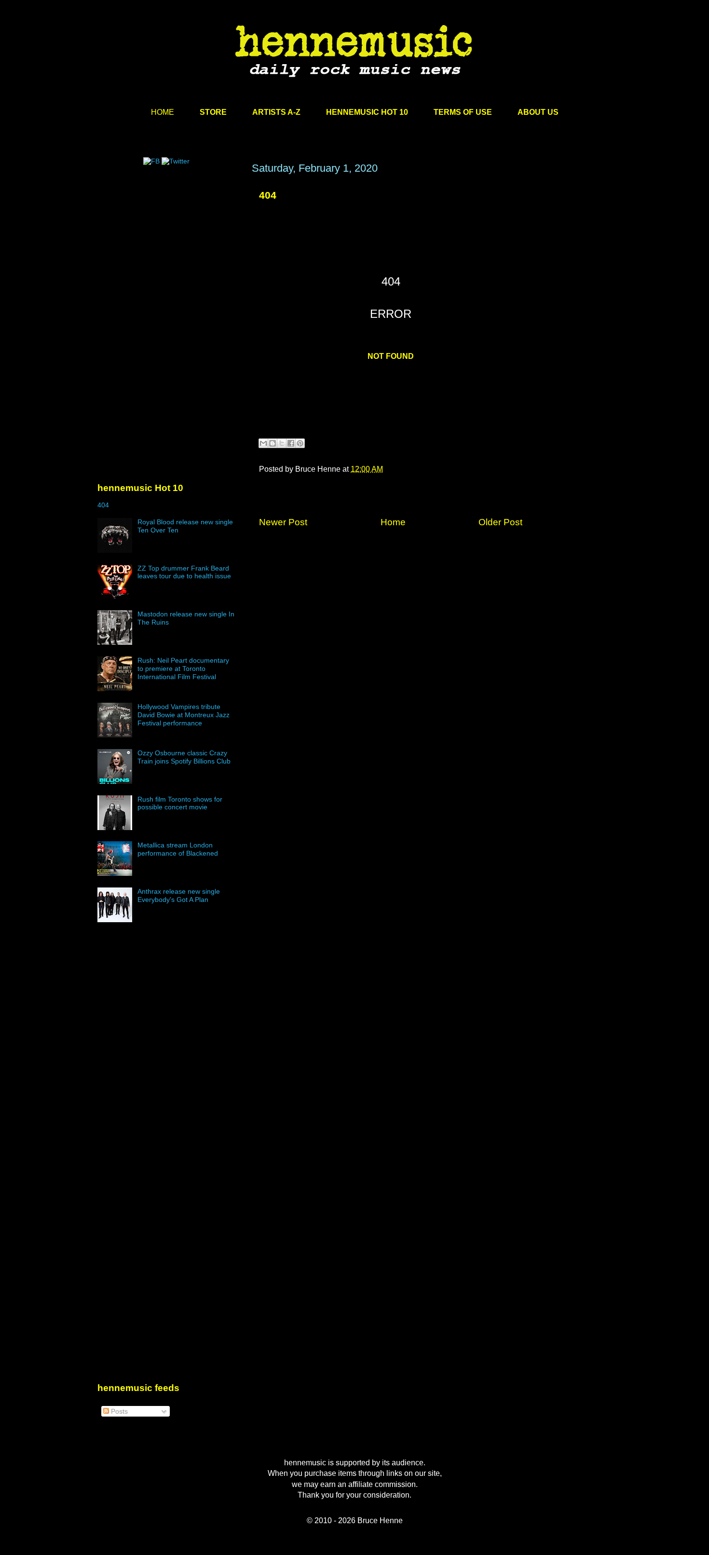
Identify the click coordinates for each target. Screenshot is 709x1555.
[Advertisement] (169, 254)
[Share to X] (281, 443)
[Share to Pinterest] (300, 443)
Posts (118, 1411)
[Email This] (263, 443)
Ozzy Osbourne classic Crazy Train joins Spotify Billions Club (184, 757)
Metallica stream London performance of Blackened (177, 849)
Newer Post (283, 522)
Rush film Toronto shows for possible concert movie (179, 803)
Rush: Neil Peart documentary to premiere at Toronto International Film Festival (183, 668)
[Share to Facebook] (291, 443)
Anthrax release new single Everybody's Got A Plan (178, 895)
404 (267, 195)
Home (393, 522)
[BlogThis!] (272, 443)
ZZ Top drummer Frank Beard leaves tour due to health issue (184, 572)
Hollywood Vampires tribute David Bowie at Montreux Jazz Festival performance (183, 715)
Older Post (500, 522)
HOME (162, 112)
